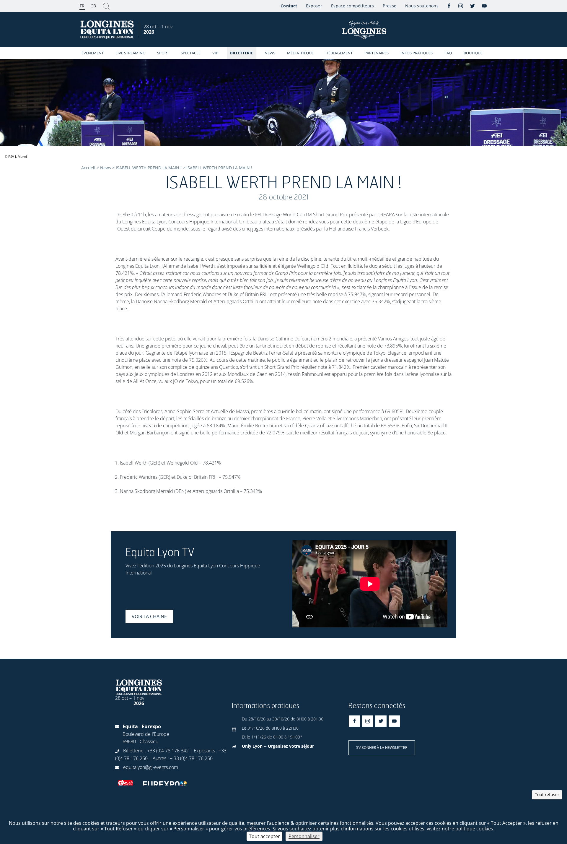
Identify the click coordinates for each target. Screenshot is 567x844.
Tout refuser (547, 794)
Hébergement (339, 53)
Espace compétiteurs (352, 6)
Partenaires (376, 53)
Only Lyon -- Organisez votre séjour (278, 746)
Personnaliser (304, 836)
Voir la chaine (149, 616)
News (270, 53)
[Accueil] (108, 29)
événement (93, 53)
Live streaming (130, 53)
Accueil (88, 168)
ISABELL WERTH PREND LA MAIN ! (149, 168)
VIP (215, 53)
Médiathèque (300, 53)
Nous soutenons (422, 6)
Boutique (473, 53)
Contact (289, 6)
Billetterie (241, 53)
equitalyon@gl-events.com (150, 767)
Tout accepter (264, 836)
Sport (163, 53)
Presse (389, 6)
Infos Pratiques (416, 53)
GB (93, 6)
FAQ (448, 53)
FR (82, 6)
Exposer (314, 6)
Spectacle (191, 53)
